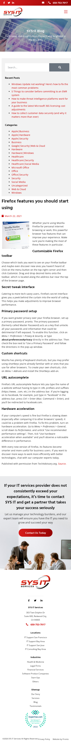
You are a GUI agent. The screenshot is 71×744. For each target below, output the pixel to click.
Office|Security (20, 174)
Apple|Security (20, 138)
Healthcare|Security (23, 160)
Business (16, 142)
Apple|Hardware (21, 134)
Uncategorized (20, 185)
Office (15, 171)
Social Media (19, 181)
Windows (17, 192)
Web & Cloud (19, 189)
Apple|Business (20, 131)
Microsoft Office (20, 167)
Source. (62, 463)
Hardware (17, 149)
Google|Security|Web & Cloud (28, 145)
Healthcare (18, 156)
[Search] (59, 67)
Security (16, 178)
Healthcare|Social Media (25, 163)
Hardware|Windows (23, 153)
